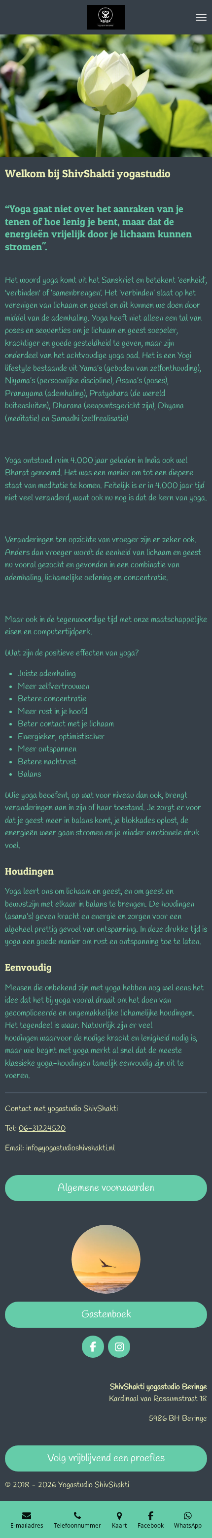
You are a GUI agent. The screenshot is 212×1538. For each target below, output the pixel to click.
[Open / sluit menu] (201, 17)
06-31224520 (42, 1128)
